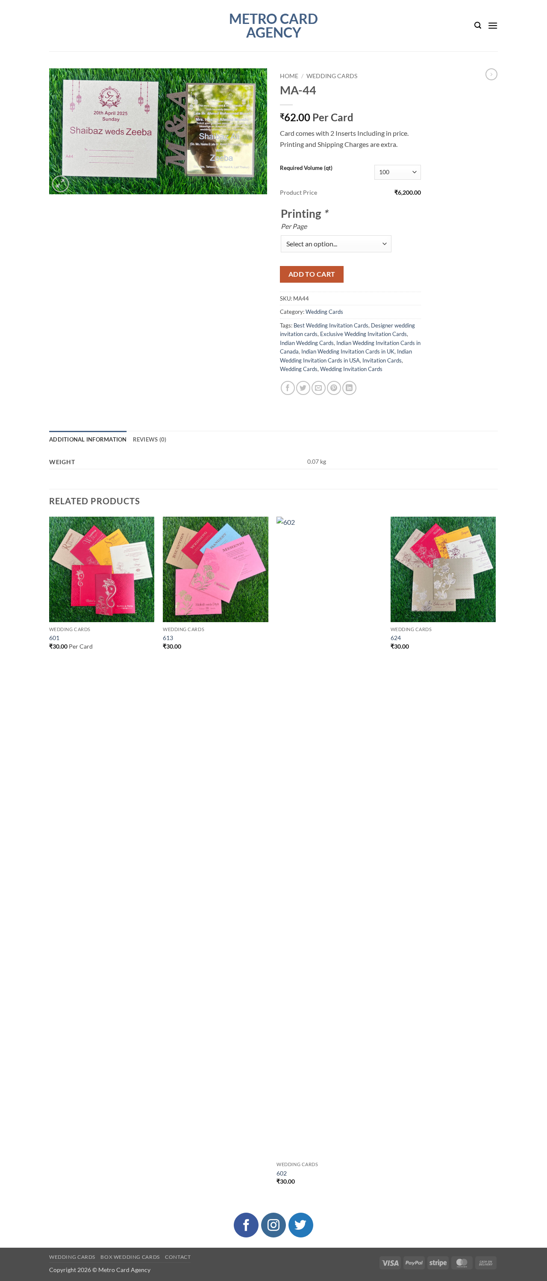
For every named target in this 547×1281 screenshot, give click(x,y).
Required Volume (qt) (306, 167)
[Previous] (49, 858)
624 (396, 637)
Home (289, 76)
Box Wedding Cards (129, 1257)
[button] (477, 25)
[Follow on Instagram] (273, 1225)
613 (168, 637)
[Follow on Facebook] (246, 1225)
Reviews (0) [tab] (150, 439)
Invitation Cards (382, 360)
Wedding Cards (331, 76)
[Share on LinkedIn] (349, 388)
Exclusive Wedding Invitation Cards (363, 333)
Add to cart (311, 274)
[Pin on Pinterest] (334, 388)
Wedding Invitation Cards (351, 369)
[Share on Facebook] (288, 388)
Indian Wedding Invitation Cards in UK (347, 351)
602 (281, 1173)
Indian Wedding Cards (307, 342)
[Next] (495, 858)
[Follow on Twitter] (300, 1225)
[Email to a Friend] (319, 388)
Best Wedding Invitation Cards (331, 325)
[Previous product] (491, 74)
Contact (178, 1257)
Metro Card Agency (273, 25)
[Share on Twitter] (303, 388)
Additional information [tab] (88, 439)
